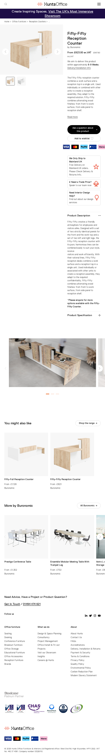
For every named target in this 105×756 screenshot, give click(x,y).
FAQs (73, 641)
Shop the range (86, 423)
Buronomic (75, 47)
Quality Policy (77, 664)
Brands (7, 664)
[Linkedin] (86, 615)
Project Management (48, 641)
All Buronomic (87, 505)
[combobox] (5, 4)
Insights (41, 656)
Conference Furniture (14, 641)
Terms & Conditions (80, 656)
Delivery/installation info (79, 68)
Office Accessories (13, 656)
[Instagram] (95, 615)
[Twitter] (90, 615)
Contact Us (76, 637)
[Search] (5, 4)
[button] (5, 51)
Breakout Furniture (13, 645)
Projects (42, 649)
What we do (44, 627)
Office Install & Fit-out (49, 645)
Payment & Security (80, 652)
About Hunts (77, 633)
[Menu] (99, 4)
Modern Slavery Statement (84, 675)
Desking (8, 637)
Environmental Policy (81, 668)
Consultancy (43, 637)
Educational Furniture (14, 652)
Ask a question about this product (82, 129)
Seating (8, 633)
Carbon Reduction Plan (82, 671)
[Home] (52, 4)
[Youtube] (99, 615)
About (74, 627)
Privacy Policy (77, 660)
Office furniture (12, 627)
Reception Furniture (13, 660)
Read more (72, 117)
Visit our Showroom (47, 652)
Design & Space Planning (49, 633)
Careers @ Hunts (46, 660)
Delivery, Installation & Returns (85, 649)
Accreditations (78, 645)
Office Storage (11, 649)
